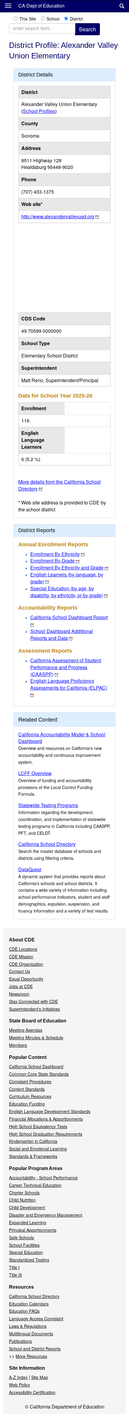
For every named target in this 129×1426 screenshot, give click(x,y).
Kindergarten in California (33, 1141)
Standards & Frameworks (33, 1156)
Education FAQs (24, 1311)
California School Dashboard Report (69, 617)
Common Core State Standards (39, 1074)
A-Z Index (18, 1377)
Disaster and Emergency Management (45, 1215)
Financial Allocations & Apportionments (46, 1119)
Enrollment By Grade (52, 560)
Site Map (39, 1377)
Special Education (26, 1252)
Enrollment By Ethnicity (55, 554)
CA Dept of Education (41, 5)
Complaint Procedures (30, 1081)
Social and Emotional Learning (38, 1149)
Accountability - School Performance (43, 1178)
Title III (15, 1275)
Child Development (27, 1207)
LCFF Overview (35, 773)
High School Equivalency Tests (38, 1126)
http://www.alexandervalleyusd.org (57, 216)
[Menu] (8, 5)
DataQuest (29, 869)
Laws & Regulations (27, 1326)
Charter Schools (24, 1193)
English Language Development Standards (49, 1111)
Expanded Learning (27, 1222)
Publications (20, 1341)
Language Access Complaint (36, 1318)
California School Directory (47, 844)
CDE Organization (26, 964)
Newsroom (19, 994)
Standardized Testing (29, 1260)
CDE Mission (21, 956)
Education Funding (27, 1104)
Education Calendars (29, 1304)
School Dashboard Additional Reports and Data (61, 634)
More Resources (31, 1356)
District (76, 19)
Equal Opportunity (26, 979)
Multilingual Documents (31, 1334)
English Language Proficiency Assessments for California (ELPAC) (68, 684)
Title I (14, 1267)
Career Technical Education (35, 1185)
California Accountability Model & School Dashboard (61, 738)
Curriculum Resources (30, 1096)
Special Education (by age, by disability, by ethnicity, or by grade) (66, 592)
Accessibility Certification (32, 1392)
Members (18, 1045)
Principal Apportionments (32, 1230)
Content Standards (27, 1089)
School (52, 19)
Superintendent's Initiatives (34, 1009)
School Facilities (24, 1245)
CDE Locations (23, 949)
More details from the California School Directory (59, 485)
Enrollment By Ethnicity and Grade (67, 567)
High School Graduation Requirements (45, 1134)
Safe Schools (21, 1237)
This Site (28, 19)
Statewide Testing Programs (48, 805)
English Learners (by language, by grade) (66, 578)
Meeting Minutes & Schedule (36, 1037)
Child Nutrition (22, 1200)
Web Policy (19, 1385)
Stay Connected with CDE (33, 1001)
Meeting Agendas (25, 1030)
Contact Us (19, 971)
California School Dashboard (36, 1066)
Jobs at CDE (21, 986)
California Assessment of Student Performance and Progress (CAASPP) (65, 667)
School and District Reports (35, 1349)
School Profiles (39, 111)
